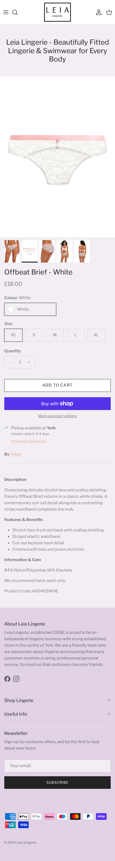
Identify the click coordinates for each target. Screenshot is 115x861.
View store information (28, 441)
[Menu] (6, 12)
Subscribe (57, 782)
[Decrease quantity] (9, 362)
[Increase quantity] (30, 362)
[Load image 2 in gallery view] (57, 156)
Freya (15, 454)
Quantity (12, 351)
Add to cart (57, 385)
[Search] (18, 12)
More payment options (57, 416)
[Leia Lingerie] (57, 12)
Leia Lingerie (26, 842)
